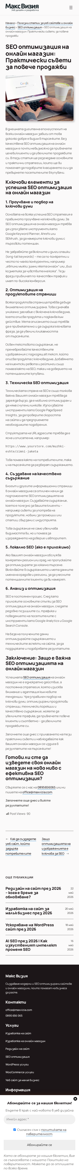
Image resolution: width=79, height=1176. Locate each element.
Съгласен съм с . (41, 1132)
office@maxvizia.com (37, 792)
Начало (10, 23)
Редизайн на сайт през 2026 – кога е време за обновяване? (33, 892)
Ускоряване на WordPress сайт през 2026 (30, 927)
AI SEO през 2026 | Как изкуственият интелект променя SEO (31, 945)
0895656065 (46, 787)
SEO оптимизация (30, 27)
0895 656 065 (14, 1015)
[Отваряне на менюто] (70, 7)
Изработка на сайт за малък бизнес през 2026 (29, 911)
